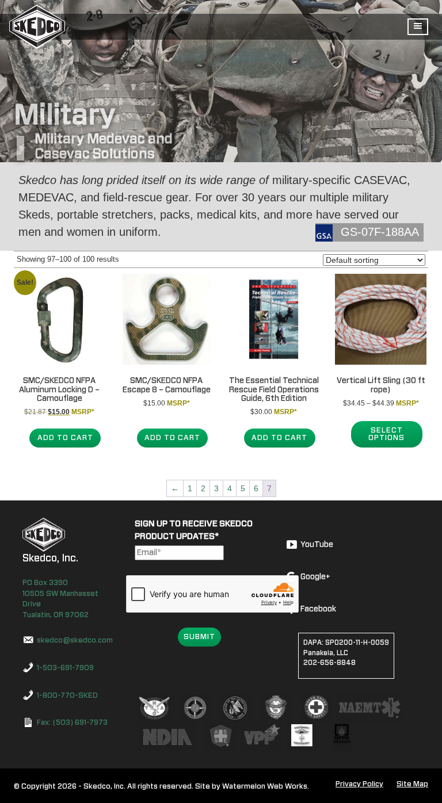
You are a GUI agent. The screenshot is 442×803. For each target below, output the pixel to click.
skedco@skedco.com (75, 640)
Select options (386, 434)
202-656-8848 (329, 662)
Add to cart (65, 438)
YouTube (316, 545)
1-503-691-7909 (65, 668)
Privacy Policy (359, 784)
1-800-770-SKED (67, 695)
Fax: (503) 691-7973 (72, 722)
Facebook (318, 609)
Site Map (412, 784)
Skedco (43, 535)
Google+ (315, 577)
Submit (199, 637)
